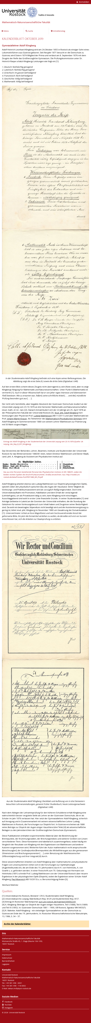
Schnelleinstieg (59, 31)
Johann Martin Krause (17, 418)
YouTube (8, 1004)
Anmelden (83, 2)
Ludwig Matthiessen (43, 415)
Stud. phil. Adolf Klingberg (66, 412)
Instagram (9, 1007)
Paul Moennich (18, 879)
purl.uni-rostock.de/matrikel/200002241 (57, 901)
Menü (6, 31)
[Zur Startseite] (28, 12)
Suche (30, 31)
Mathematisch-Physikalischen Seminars (64, 418)
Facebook (8, 1001)
